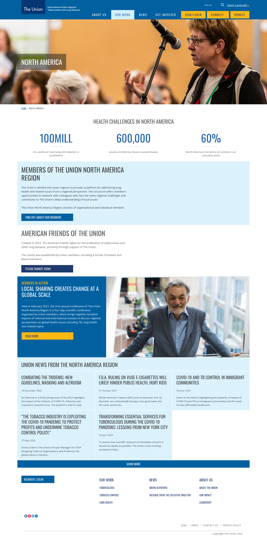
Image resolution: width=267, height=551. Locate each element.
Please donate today (38, 268)
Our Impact (205, 495)
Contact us (210, 525)
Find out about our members (43, 217)
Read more (32, 336)
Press (194, 525)
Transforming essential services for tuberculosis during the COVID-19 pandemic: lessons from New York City (133, 422)
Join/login (193, 14)
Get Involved (166, 14)
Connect (217, 14)
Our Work (122, 14)
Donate (239, 14)
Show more (133, 464)
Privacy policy (232, 525)
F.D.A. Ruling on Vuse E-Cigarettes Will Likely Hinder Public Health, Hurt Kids (133, 380)
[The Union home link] (50, 7)
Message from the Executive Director (170, 495)
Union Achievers (158, 488)
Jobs (184, 525)
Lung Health (106, 502)
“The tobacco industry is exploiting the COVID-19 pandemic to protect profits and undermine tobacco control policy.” (53, 424)
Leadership (205, 502)
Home (24, 108)
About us (99, 14)
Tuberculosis (106, 488)
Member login (33, 479)
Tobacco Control (109, 495)
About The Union (208, 488)
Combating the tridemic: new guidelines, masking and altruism (51, 380)
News (143, 14)
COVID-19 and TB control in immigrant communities (210, 380)
